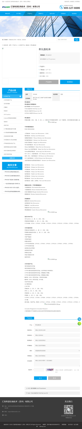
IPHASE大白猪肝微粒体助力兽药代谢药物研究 (13, 175)
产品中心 (29, 13)
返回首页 (67, 1)
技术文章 (52, 13)
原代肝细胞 (7, 103)
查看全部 (12, 158)
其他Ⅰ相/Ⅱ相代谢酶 (8, 136)
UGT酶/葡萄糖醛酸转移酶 (10, 132)
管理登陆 (64, 424)
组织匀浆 (6, 125)
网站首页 (7, 13)
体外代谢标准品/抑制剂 (10, 150)
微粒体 (27, 45)
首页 (10, 45)
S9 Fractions (7, 114)
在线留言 (72, 1)
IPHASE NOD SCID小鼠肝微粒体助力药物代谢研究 (13, 187)
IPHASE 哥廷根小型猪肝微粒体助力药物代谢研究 (13, 179)
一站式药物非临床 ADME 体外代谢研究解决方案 (13, 183)
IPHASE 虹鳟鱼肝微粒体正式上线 (13, 171)
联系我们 (77, 1)
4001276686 (79, 319)
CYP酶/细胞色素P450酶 (10, 129)
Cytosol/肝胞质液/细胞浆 (10, 118)
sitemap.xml (42, 426)
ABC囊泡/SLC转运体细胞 (10, 139)
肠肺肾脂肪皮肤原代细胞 (10, 147)
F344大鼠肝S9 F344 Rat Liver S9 (39, 393)
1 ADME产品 (21, 45)
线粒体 (5, 110)
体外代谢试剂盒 (8, 154)
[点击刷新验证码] (50, 369)
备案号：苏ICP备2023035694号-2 (51, 424)
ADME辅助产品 (8, 100)
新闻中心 (41, 13)
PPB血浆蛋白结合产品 (9, 143)
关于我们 (18, 13)
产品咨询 (48, 82)
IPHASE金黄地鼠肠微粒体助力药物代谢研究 (13, 191)
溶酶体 (5, 107)
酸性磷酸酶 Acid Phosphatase (38, 388)
